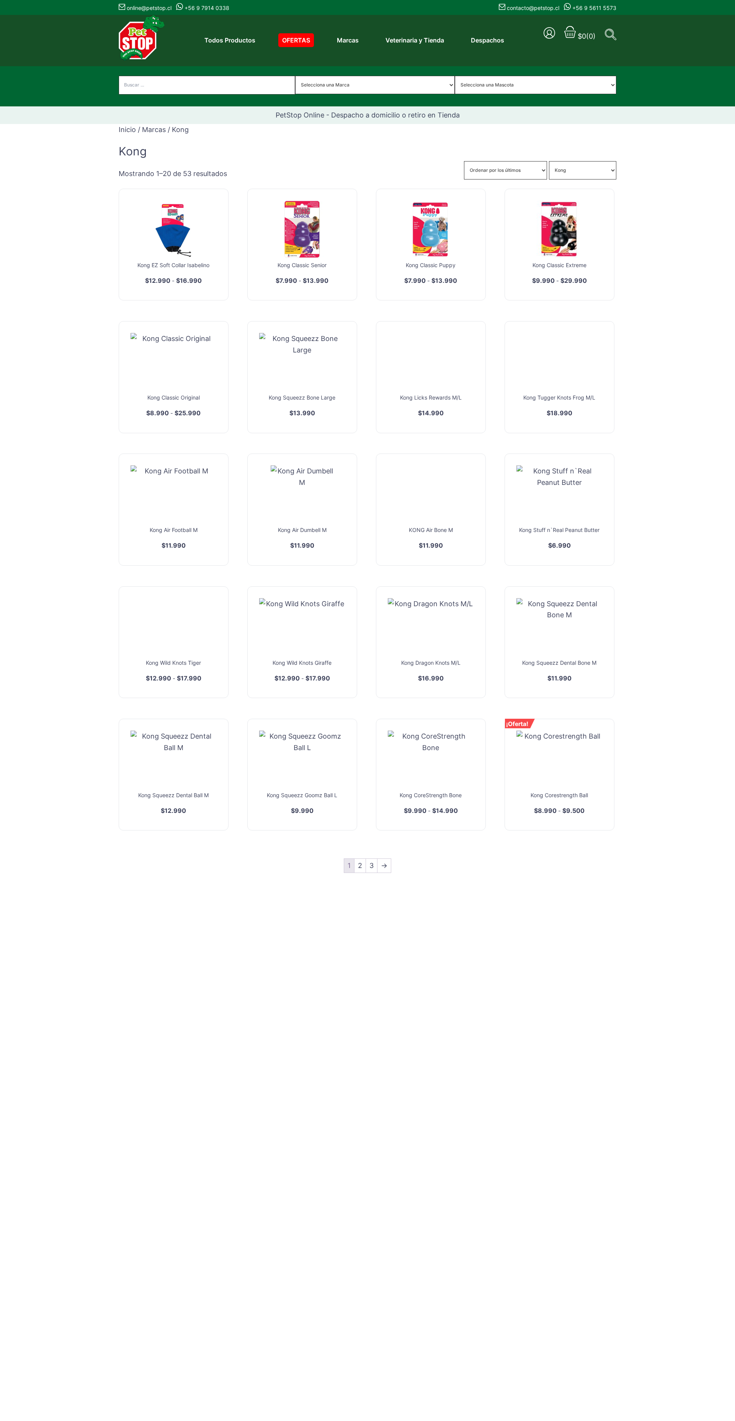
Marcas (348, 40)
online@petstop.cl (149, 8)
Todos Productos (229, 40)
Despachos (487, 40)
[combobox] (375, 86)
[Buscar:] (207, 85)
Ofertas (296, 40)
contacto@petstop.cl (533, 8)
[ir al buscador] (610, 34)
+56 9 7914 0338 (206, 8)
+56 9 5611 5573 (593, 8)
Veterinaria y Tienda (414, 40)
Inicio (127, 130)
